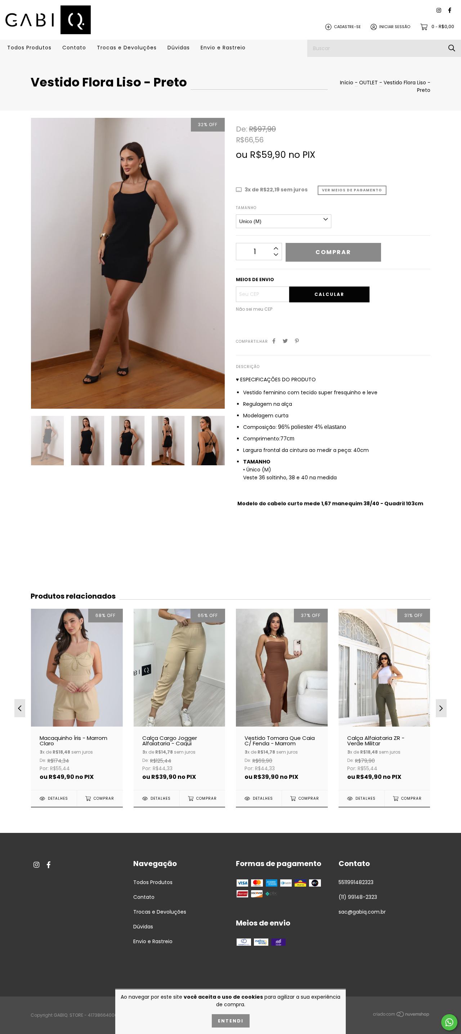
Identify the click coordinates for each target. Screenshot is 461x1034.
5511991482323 (356, 882)
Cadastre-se (347, 27)
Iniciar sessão (394, 27)
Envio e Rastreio (223, 47)
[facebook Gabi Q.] (449, 11)
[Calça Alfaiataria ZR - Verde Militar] (384, 699)
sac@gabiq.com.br (362, 911)
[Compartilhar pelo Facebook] (273, 341)
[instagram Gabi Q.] (439, 11)
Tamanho (246, 207)
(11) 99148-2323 (358, 897)
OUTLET (369, 82)
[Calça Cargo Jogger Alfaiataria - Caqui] (179, 699)
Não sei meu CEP (254, 309)
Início (346, 82)
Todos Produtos (29, 47)
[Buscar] (452, 48)
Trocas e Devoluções (127, 47)
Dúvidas (178, 47)
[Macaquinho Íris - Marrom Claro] (77, 699)
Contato (74, 47)
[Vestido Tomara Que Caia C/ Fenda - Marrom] (282, 699)
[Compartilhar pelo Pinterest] (297, 341)
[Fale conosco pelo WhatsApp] (449, 1022)
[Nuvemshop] (401, 1015)
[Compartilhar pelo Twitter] (285, 341)
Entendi (230, 1021)
